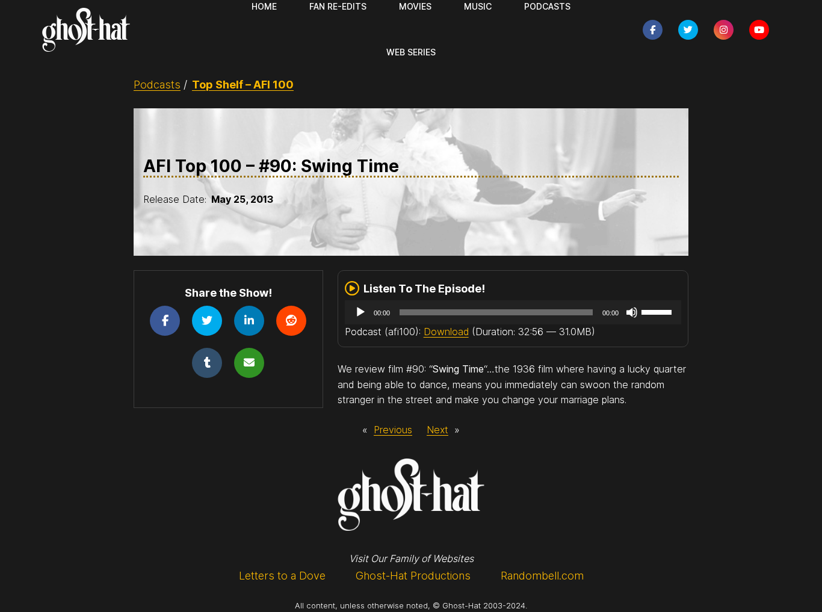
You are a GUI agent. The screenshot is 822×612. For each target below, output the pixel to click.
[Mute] (632, 312)
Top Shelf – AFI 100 (243, 84)
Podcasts (157, 84)
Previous (393, 430)
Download (446, 332)
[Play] (360, 312)
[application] (513, 312)
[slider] (658, 311)
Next (437, 430)
